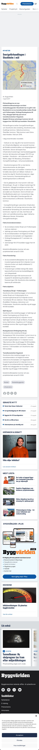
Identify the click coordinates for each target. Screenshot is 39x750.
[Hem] (8, 4)
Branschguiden (25, 9)
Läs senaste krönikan (9, 466)
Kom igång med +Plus (19, 577)
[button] (36, 716)
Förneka (19, 740)
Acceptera (19, 735)
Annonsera (5, 710)
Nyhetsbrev (5, 700)
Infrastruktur (8, 387)
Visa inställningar (19, 745)
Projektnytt (13, 9)
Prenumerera (6, 707)
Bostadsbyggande (18, 382)
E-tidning (4, 703)
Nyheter (4, 9)
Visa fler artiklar (7, 614)
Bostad (6, 382)
